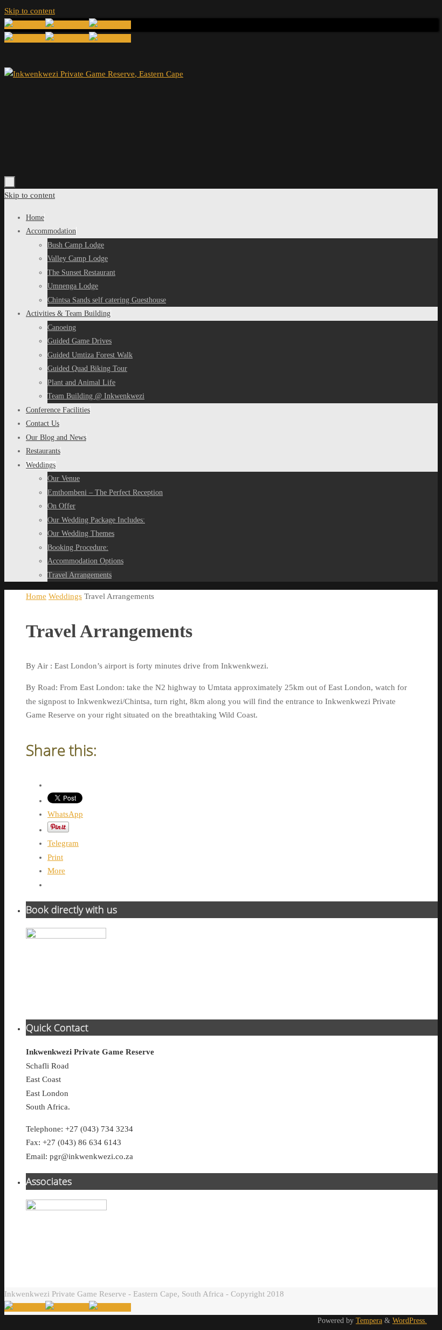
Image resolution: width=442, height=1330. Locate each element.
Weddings (65, 596)
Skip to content (29, 10)
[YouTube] (24, 24)
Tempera (369, 1321)
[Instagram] (110, 24)
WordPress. (409, 1321)
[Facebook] (67, 24)
